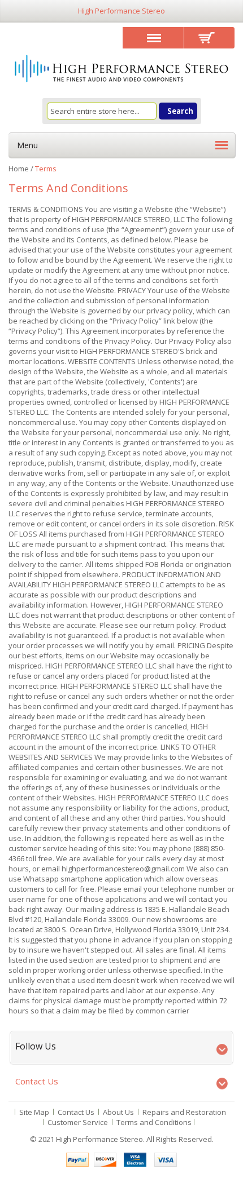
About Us (118, 1112)
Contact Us (76, 1112)
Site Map (34, 1112)
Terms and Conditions (154, 1122)
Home (18, 168)
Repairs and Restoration (184, 1112)
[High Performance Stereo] (121, 70)
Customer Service (77, 1122)
